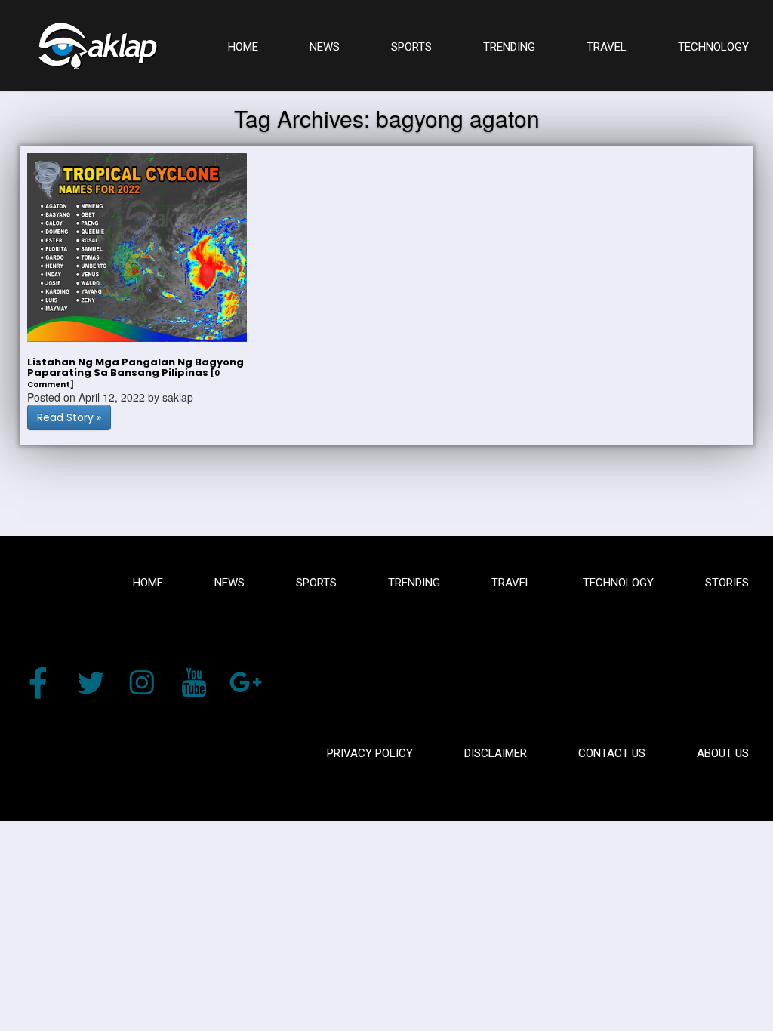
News (229, 582)
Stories (727, 582)
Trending (414, 582)
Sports (316, 582)
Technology (618, 582)
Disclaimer (495, 753)
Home (148, 582)
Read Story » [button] (69, 417)
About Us (723, 753)
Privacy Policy (370, 753)
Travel (511, 582)
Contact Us (611, 753)
